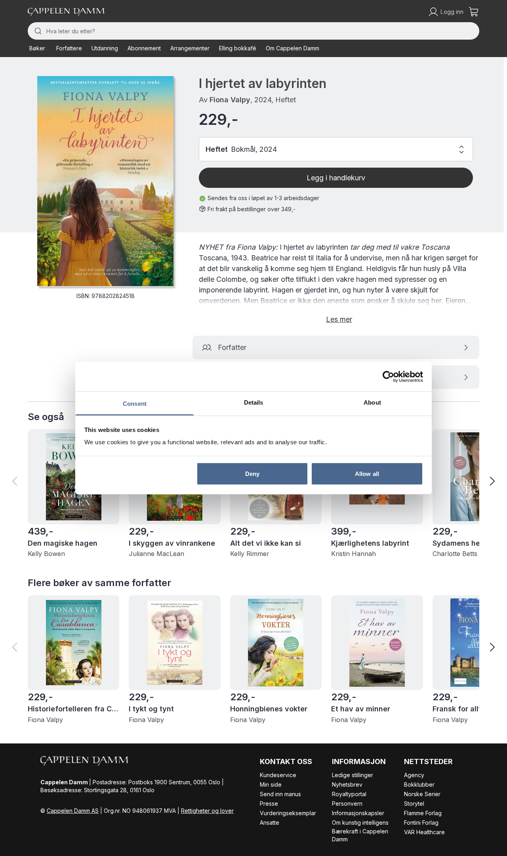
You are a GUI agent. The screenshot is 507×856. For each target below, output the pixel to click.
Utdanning (104, 48)
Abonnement (144, 48)
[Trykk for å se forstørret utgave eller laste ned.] (105, 181)
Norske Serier (422, 794)
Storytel (414, 803)
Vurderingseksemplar (288, 813)
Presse (269, 803)
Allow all (367, 473)
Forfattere (69, 48)
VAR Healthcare (424, 832)
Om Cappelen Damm (292, 48)
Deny (252, 473)
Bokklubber (419, 784)
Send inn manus (280, 794)
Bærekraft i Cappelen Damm (360, 835)
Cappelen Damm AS (73, 810)
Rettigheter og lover (207, 810)
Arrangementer (190, 48)
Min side (271, 784)
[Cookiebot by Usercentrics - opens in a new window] (388, 376)
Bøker (37, 48)
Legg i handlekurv (336, 178)
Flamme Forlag (423, 813)
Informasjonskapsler (358, 813)
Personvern (347, 803)
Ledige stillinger (352, 775)
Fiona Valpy (230, 100)
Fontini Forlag (421, 822)
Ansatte (269, 822)
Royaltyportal (349, 794)
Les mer (339, 319)
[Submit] (37, 31)
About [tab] (372, 402)
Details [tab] (253, 402)
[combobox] (253, 31)
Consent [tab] (135, 403)
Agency (414, 775)
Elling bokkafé (237, 48)
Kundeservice (278, 775)
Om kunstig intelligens (360, 822)
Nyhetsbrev (347, 784)
